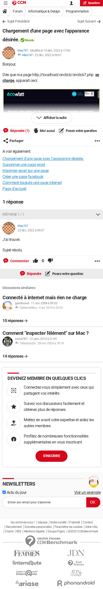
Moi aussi (47, 131)
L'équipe (43, 522)
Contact (88, 522)
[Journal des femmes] (27, 553)
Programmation (77, 11)
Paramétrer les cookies (68, 527)
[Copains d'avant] (27, 573)
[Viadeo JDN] (76, 573)
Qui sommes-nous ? (22, 522)
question (94, 3)
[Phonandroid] (76, 583)
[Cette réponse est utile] (35, 261)
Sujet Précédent (18, 21)
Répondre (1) (20, 131)
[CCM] (19, 3)
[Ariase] (27, 583)
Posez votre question (81, 131)
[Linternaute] (27, 563)
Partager (17, 141)
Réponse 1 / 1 (13, 214)
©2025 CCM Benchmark (83, 531)
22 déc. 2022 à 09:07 (48, 55)
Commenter (19, 261)
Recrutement (14, 527)
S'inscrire (51, 456)
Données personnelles (38, 527)
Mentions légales (34, 531)
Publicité (74, 522)
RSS (18, 531)
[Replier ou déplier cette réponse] (98, 214)
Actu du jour (16, 492)
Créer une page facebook (23, 176)
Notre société (58, 522)
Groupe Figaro (56, 531)
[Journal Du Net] (76, 553)
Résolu (29, 40)
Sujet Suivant (86, 21)
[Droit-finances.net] (76, 563)
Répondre (34, 274)
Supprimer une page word (23, 164)
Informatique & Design (44, 11)
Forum (17, 11)
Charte (9, 531)
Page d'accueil (14, 188)
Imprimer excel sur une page (25, 170)
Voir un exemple (87, 492)
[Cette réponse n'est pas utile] (50, 261)
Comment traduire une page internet (32, 182)
